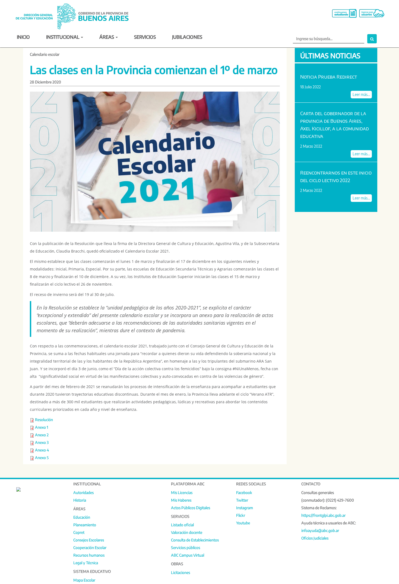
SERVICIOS (145, 37)
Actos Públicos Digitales (190, 507)
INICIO (23, 37)
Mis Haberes (181, 500)
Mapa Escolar (84, 580)
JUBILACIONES (187, 37)
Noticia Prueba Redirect (328, 76)
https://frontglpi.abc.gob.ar (323, 515)
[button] (372, 38)
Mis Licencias (181, 492)
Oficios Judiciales (314, 538)
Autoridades (83, 492)
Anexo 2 (42, 435)
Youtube (243, 523)
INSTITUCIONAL (63, 37)
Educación (81, 517)
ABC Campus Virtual (187, 555)
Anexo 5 (42, 457)
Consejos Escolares (88, 540)
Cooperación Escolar (89, 547)
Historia (79, 500)
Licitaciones (180, 572)
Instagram (244, 507)
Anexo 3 (42, 442)
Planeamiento (84, 524)
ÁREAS (107, 37)
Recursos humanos (88, 555)
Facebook (244, 492)
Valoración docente (186, 532)
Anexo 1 (41, 427)
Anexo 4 (42, 450)
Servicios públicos (185, 547)
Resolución (44, 419)
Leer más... (361, 94)
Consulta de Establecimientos (195, 540)
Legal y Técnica (85, 562)
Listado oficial (182, 524)
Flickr (240, 515)
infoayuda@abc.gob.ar (320, 530)
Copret (78, 532)
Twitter (242, 500)
